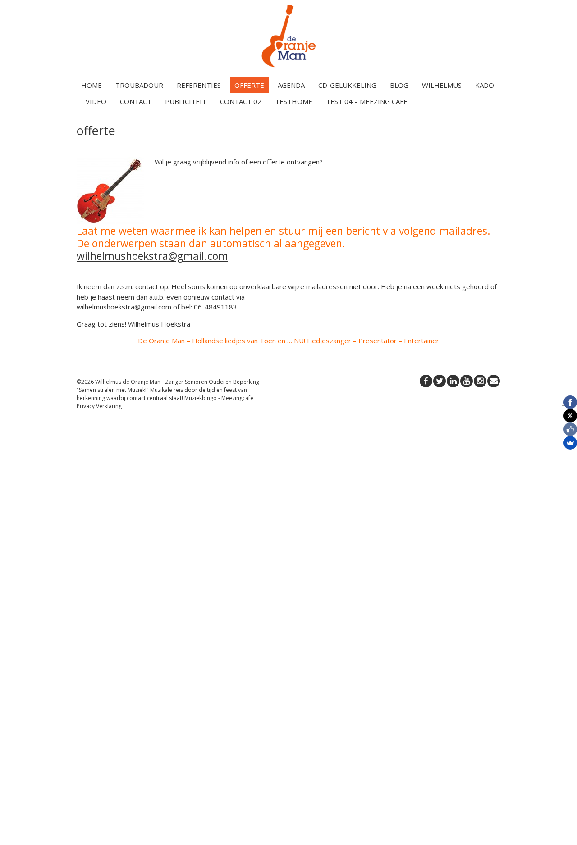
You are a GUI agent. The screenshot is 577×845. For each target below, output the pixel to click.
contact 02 (240, 101)
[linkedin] (453, 381)
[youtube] (466, 381)
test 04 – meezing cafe (367, 101)
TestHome (293, 101)
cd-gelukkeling (347, 85)
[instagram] (480, 381)
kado (484, 85)
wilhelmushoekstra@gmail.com (152, 256)
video (96, 101)
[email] (493, 381)
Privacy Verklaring (99, 406)
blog (399, 85)
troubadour (139, 85)
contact (135, 101)
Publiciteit (185, 101)
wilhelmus (442, 85)
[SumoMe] (570, 443)
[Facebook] (570, 402)
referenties (199, 85)
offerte (249, 85)
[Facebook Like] (570, 429)
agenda (291, 85)
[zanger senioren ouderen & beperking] (288, 67)
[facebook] (426, 381)
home (91, 85)
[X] (570, 415)
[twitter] (439, 381)
